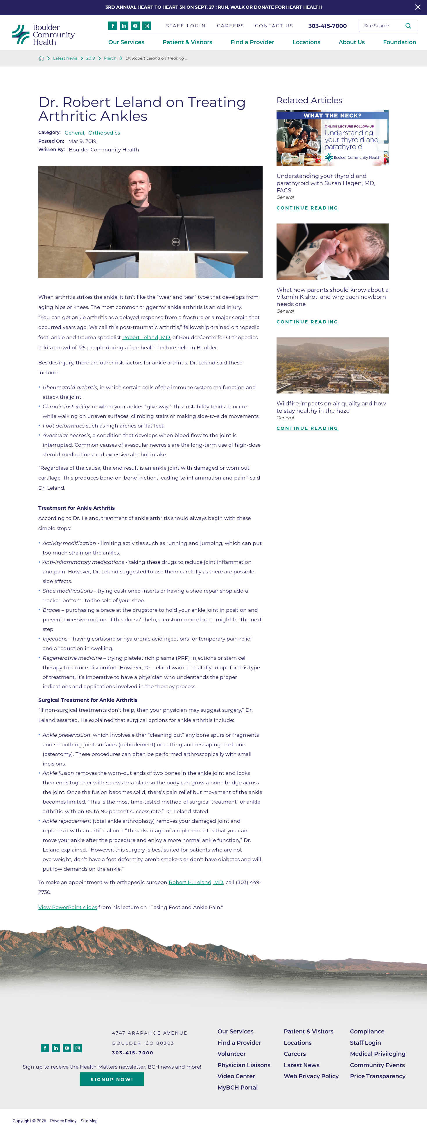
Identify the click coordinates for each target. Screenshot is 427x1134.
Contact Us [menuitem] (274, 25)
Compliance (367, 1031)
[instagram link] (146, 26)
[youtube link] (135, 26)
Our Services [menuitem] (126, 42)
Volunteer (232, 1053)
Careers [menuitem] (231, 25)
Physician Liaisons (244, 1065)
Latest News (65, 58)
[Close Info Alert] (418, 7)
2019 (90, 58)
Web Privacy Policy (311, 1076)
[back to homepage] (41, 58)
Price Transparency (378, 1076)
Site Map (89, 1121)
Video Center (236, 1076)
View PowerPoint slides (67, 907)
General (74, 133)
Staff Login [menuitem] (186, 25)
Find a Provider (239, 1042)
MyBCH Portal (238, 1087)
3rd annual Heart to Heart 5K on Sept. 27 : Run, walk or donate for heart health (213, 7)
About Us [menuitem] (352, 42)
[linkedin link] (124, 26)
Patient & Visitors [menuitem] (187, 42)
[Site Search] (411, 26)
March (110, 58)
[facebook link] (112, 26)
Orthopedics (104, 133)
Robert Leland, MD (146, 337)
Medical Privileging (378, 1053)
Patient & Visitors (308, 1031)
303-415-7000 (327, 25)
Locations (298, 1042)
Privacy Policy (63, 1121)
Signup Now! (112, 1079)
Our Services (236, 1031)
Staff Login (365, 1042)
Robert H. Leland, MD (196, 882)
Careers (295, 1053)
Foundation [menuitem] (399, 42)
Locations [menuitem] (306, 42)
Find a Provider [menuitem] (252, 42)
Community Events (377, 1065)
